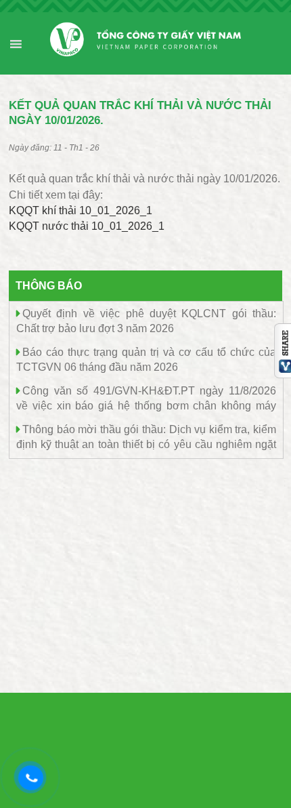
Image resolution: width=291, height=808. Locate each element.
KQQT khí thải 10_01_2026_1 (80, 210)
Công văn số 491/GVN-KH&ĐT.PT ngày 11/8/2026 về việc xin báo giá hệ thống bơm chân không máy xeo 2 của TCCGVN (146, 405)
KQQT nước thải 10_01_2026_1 (86, 226)
